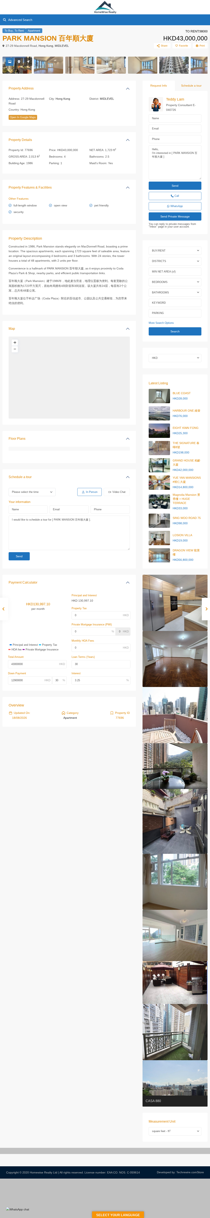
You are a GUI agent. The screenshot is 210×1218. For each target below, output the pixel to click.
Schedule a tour (20, 477)
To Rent (19, 30)
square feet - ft (161, 1131)
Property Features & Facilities (30, 187)
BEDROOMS (160, 282)
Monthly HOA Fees (83, 640)
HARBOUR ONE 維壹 (186, 410)
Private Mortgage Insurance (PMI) (92, 624)
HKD (155, 357)
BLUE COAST (182, 393)
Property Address (21, 88)
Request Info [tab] (158, 85)
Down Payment (17, 673)
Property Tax (79, 608)
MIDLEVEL (62, 45)
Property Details (20, 140)
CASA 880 (153, 1101)
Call (177, 195)
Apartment (34, 30)
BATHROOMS (160, 292)
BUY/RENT (158, 250)
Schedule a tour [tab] (191, 85)
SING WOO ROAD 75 (187, 518)
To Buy (9, 30)
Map (12, 328)
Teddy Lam (175, 99)
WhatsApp (176, 206)
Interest (76, 673)
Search (175, 331)
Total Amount (16, 656)
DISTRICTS (159, 261)
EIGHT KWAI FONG (186, 427)
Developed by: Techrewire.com (177, 1172)
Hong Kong (46, 45)
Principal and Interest (84, 595)
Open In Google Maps (23, 117)
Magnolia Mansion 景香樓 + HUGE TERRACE (186, 499)
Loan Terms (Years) (83, 656)
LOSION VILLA (182, 535)
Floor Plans (17, 438)
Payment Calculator (23, 582)
